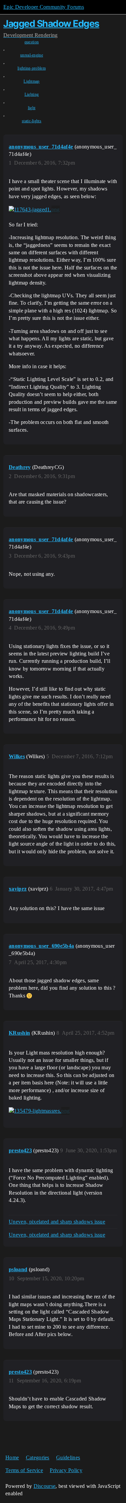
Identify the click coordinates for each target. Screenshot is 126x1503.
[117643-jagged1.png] (34, 210)
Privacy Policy (66, 1470)
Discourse (45, 1486)
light (32, 107)
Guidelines (68, 1457)
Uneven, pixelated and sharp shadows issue (57, 1222)
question (32, 42)
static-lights (31, 121)
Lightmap (32, 81)
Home (12, 1457)
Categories (37, 1457)
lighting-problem (31, 68)
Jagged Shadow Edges (51, 23)
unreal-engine (31, 55)
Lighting (32, 94)
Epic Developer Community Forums (43, 7)
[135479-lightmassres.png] (39, 1111)
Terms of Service (24, 1470)
